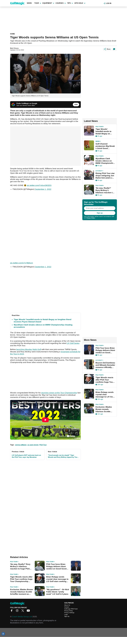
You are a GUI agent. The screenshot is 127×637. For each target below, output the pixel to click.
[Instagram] (18, 611)
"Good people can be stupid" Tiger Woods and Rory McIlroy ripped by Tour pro (63, 456)
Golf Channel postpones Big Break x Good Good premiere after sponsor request (105, 146)
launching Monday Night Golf (28, 349)
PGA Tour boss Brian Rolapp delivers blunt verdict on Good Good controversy (56, 566)
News (29, 3)
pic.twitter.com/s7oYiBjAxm (21, 263)
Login (66, 614)
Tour (36, 3)
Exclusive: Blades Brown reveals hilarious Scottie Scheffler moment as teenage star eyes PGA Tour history (21, 591)
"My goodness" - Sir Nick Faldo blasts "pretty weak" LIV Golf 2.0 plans (57, 591)
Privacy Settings (69, 612)
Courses (60, 3)
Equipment (47, 3)
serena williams (21, 445)
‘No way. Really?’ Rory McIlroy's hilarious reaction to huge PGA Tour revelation (20, 566)
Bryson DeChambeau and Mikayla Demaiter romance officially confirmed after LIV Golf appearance (105, 365)
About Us (67, 605)
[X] (23, 611)
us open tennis (33, 445)
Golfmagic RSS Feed (70, 609)
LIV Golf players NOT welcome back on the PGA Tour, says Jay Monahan (26, 456)
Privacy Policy (90, 218)
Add (76, 104)
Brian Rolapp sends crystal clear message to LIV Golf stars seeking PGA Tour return (57, 579)
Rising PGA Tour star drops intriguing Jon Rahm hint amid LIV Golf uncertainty (105, 175)
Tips (69, 3)
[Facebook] (12, 611)
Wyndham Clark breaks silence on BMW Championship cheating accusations (105, 161)
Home (12, 34)
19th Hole (78, 3)
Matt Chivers (14, 48)
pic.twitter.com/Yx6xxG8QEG (39, 185)
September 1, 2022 (43, 189)
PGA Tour (43, 445)
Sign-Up (66, 616)
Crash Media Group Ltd (22, 617)
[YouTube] (29, 611)
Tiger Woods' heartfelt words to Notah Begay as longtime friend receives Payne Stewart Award (103, 131)
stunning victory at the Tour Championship (59, 393)
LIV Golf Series (73, 343)
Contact (66, 607)
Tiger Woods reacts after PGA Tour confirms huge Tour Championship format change (21, 579)
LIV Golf (99, 171)
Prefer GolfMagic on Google (26, 103)
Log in (108, 3)
